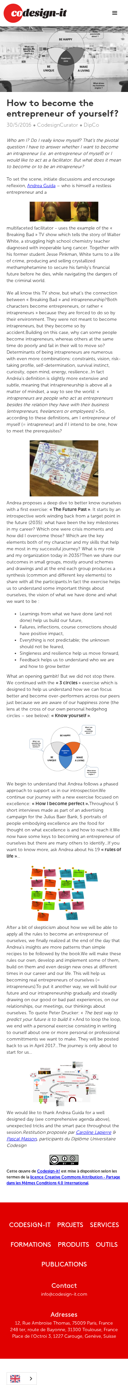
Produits (73, 1245)
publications (64, 1265)
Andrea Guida (41, 185)
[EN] (21, 1379)
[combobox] (22, 1378)
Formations (31, 1245)
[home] (35, 13)
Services (104, 1225)
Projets (70, 1225)
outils (107, 1245)
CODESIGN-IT (30, 1225)
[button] (115, 13)
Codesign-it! (48, 1171)
